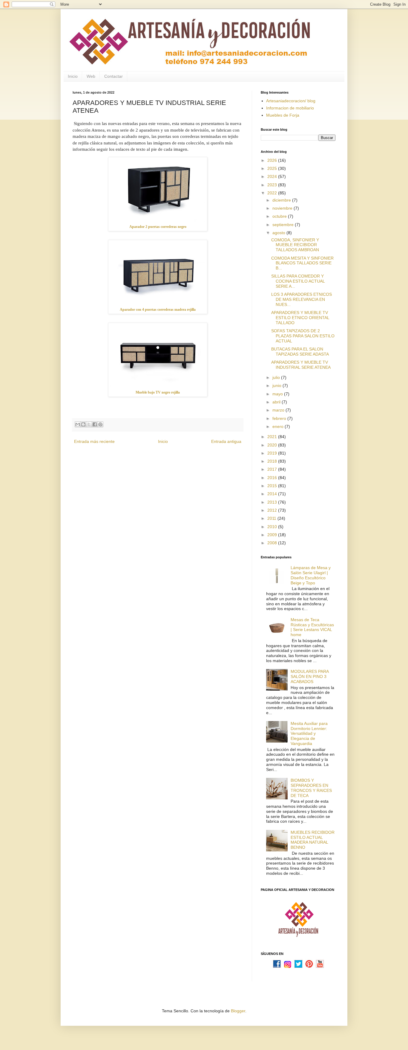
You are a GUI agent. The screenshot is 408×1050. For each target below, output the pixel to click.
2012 (272, 510)
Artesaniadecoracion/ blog (290, 100)
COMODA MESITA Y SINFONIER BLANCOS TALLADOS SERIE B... (302, 263)
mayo (278, 393)
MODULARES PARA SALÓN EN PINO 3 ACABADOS (310, 676)
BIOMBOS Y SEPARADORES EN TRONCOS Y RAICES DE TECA (311, 788)
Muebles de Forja (282, 115)
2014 (272, 493)
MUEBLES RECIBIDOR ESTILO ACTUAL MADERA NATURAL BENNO (313, 840)
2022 (272, 193)
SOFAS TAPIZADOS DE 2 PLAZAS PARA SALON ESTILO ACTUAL (303, 335)
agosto (279, 232)
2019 (272, 453)
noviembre (283, 208)
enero (278, 426)
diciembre (282, 200)
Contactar (113, 76)
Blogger (238, 1010)
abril (277, 402)
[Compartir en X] (89, 424)
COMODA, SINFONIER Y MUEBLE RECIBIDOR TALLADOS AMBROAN (295, 244)
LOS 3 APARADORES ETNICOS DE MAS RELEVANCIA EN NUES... (301, 299)
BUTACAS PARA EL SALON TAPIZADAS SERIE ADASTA (300, 351)
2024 (272, 176)
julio (276, 377)
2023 (272, 184)
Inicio (73, 76)
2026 (272, 160)
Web (91, 76)
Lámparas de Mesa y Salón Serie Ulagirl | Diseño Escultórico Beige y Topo (311, 575)
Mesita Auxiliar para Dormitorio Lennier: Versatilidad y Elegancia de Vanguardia (309, 733)
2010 (272, 526)
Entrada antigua (226, 441)
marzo (279, 410)
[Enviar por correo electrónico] (78, 424)
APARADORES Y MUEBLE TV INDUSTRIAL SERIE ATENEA (301, 365)
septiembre (283, 224)
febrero (279, 418)
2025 (272, 168)
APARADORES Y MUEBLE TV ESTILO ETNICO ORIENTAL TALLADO (300, 317)
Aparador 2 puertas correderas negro (157, 227)
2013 (272, 502)
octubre (280, 216)
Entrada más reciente (94, 441)
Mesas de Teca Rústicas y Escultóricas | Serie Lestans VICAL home (312, 627)
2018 (272, 461)
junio (277, 385)
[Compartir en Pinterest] (100, 424)
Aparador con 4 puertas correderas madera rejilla (158, 309)
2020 (272, 445)
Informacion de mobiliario (290, 108)
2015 (272, 485)
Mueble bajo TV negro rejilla (158, 392)
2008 (272, 542)
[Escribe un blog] (83, 424)
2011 (272, 518)
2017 (272, 469)
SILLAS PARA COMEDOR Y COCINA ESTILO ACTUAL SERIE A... (298, 281)
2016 (272, 477)
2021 (272, 436)
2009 (272, 534)
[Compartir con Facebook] (95, 424)
